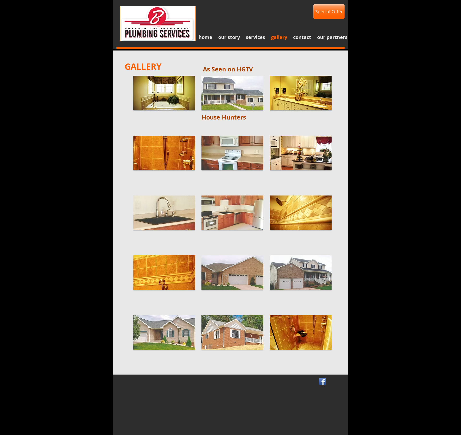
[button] (164, 102)
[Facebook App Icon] (322, 381)
